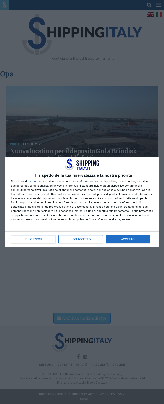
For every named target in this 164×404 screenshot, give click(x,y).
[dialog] (82, 202)
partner (32, 181)
